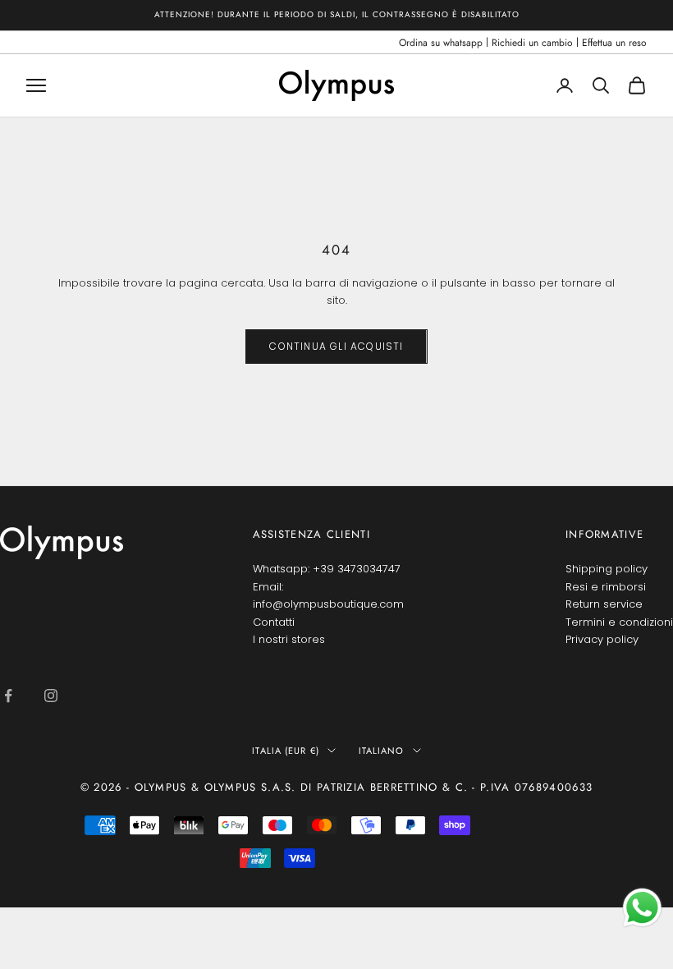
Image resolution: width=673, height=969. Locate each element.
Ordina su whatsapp (441, 42)
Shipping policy (606, 568)
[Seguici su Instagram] (51, 695)
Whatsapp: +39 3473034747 (327, 568)
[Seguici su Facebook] (8, 695)
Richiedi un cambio (532, 42)
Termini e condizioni (619, 622)
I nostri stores (289, 639)
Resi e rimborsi (605, 587)
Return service (604, 604)
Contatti (274, 622)
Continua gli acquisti (336, 346)
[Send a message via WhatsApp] (642, 907)
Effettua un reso (614, 42)
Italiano (382, 750)
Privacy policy (602, 639)
